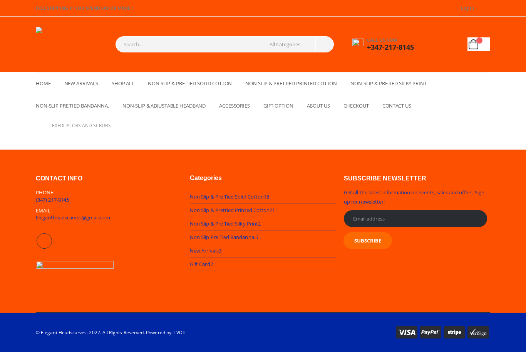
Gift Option (278, 105)
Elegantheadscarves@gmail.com (73, 217)
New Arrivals (81, 83)
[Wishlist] (454, 44)
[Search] (324, 44)
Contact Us (396, 105)
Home (43, 83)
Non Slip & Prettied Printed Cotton (291, 83)
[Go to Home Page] (38, 125)
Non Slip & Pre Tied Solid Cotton (190, 83)
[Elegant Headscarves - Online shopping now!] (65, 44)
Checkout (356, 105)
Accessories (234, 105)
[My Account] (435, 44)
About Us (318, 105)
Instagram (44, 241)
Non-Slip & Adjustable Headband (164, 105)
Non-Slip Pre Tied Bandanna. (72, 105)
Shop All (123, 83)
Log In (467, 8)
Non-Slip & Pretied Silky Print (388, 83)
